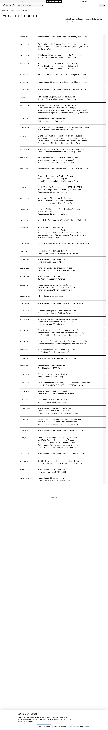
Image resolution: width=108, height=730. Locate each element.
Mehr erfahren (63, 37)
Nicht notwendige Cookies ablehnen (79, 726)
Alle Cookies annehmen (60, 726)
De (100, 5)
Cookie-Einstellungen (44, 726)
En (104, 5)
